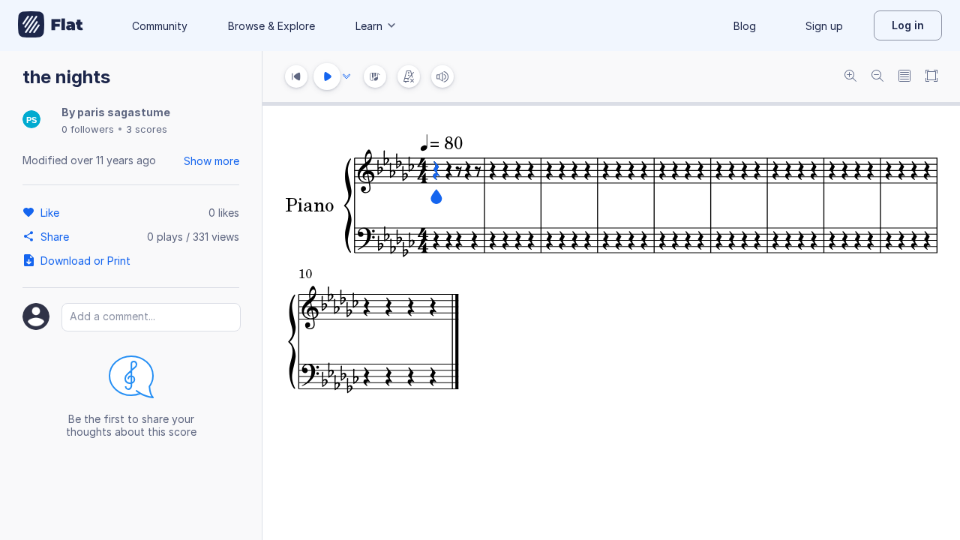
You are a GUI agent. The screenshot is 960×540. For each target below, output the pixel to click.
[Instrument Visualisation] (375, 76)
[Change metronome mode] (409, 76)
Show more (211, 160)
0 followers (88, 129)
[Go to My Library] (50, 25)
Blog (745, 26)
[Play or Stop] (327, 76)
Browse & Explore (271, 26)
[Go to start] (296, 76)
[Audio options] (346, 76)
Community (160, 26)
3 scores (146, 129)
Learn (369, 26)
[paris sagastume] (31, 120)
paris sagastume (123, 112)
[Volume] (442, 76)
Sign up (824, 26)
